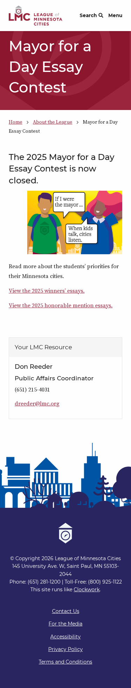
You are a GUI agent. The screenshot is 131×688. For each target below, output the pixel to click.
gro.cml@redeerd (37, 403)
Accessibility (65, 637)
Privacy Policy (65, 649)
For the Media (65, 624)
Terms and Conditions (65, 662)
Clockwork (87, 589)
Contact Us (65, 611)
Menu (115, 15)
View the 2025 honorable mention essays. (60, 305)
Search (88, 15)
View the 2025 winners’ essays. (47, 290)
